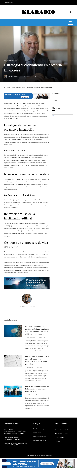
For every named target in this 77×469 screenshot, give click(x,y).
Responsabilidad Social (11, 60)
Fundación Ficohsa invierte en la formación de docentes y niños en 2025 (37, 388)
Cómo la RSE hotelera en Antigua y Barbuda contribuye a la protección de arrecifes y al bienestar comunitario (15, 431)
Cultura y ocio (37, 433)
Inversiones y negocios (39, 436)
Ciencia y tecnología (39, 429)
